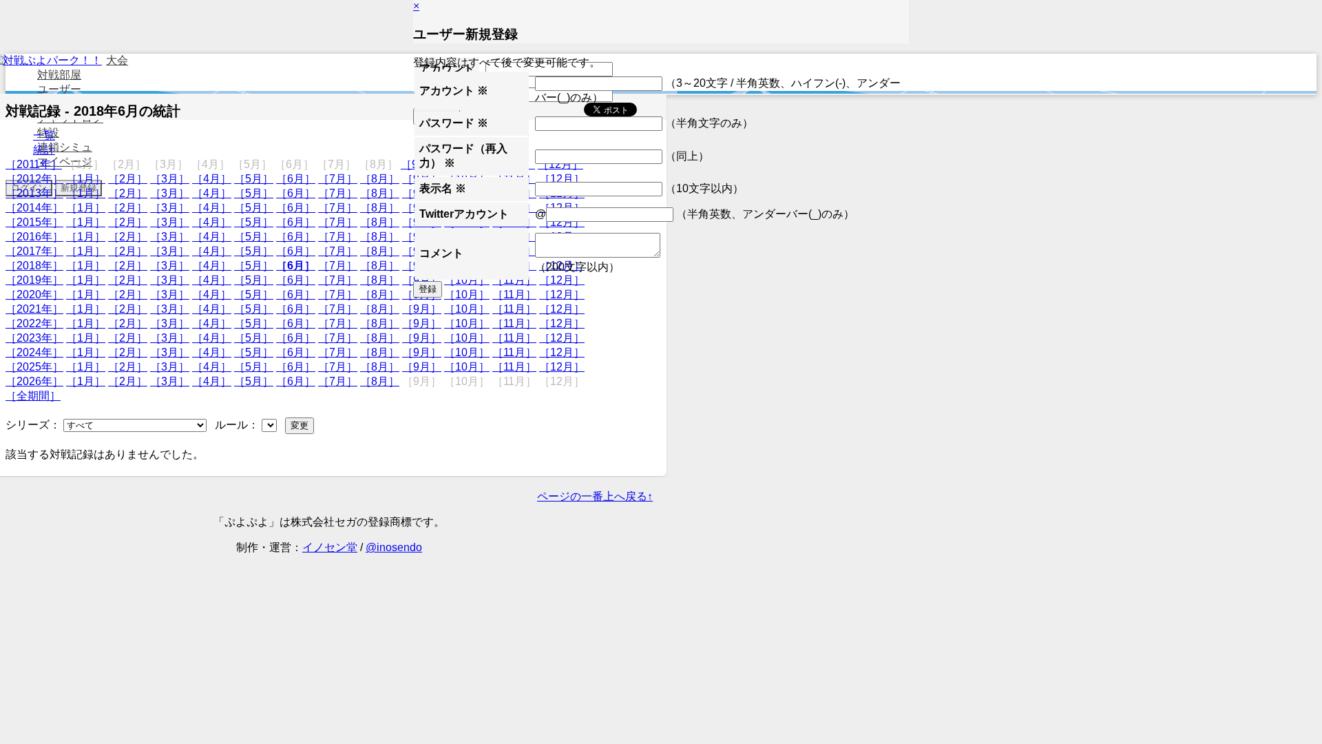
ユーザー (59, 89)
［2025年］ (34, 367)
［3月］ (169, 179)
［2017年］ (34, 251)
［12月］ (562, 309)
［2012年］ (34, 179)
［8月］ (379, 179)
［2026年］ (34, 381)
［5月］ (253, 179)
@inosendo (394, 547)
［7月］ (337, 179)
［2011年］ (34, 164)
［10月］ (467, 309)
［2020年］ (34, 294)
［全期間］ (33, 396)
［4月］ (211, 179)
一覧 (44, 135)
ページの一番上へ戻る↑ (595, 496)
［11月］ (514, 309)
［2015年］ (34, 222)
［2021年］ (34, 309)
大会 (117, 60)
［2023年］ (34, 338)
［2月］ (127, 179)
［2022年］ (34, 323)
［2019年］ (34, 280)
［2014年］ (34, 208)
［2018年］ (34, 265)
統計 (44, 150)
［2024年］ (34, 352)
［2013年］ (34, 193)
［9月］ (421, 309)
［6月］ (295, 179)
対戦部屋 (59, 75)
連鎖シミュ (64, 147)
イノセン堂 (329, 547)
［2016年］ (34, 236)
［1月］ (85, 179)
